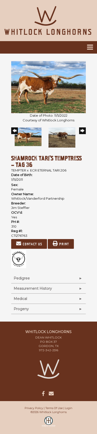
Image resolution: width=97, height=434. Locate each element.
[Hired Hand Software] (48, 424)
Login (68, 408)
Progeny (21, 309)
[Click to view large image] (48, 87)
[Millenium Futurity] (20, 259)
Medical (20, 298)
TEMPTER (18, 170)
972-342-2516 (48, 350)
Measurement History (33, 288)
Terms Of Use (54, 408)
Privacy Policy (34, 408)
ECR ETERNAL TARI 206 (48, 170)
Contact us (31, 244)
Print (63, 244)
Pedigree (22, 278)
